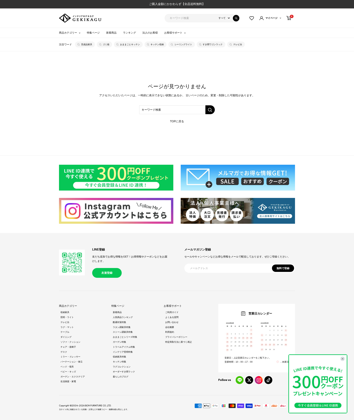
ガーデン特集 (119, 342)
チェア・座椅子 (68, 347)
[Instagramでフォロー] (259, 380)
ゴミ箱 (106, 44)
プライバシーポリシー (176, 337)
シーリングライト (183, 44)
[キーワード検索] (210, 109)
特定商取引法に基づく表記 (178, 342)
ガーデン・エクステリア (72, 376)
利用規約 (169, 332)
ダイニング (66, 337)
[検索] (236, 18)
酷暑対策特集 (119, 322)
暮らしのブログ (120, 376)
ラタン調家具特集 (122, 327)
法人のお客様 (150, 32)
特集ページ (93, 32)
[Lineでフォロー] (240, 380)
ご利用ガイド (171, 312)
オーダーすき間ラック (124, 371)
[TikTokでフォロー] (268, 380)
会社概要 (169, 327)
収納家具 (64, 312)
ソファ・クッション (70, 342)
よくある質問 (171, 317)
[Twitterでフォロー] (249, 380)
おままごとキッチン (130, 44)
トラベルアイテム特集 (124, 347)
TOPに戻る (177, 121)
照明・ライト (67, 317)
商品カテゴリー (68, 32)
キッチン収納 (157, 44)
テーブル (64, 332)
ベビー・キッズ (68, 371)
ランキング (129, 32)
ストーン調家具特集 (123, 332)
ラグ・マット (67, 327)
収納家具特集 (119, 356)
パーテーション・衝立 (71, 361)
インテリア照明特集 (123, 352)
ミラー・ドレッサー (70, 356)
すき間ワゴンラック (213, 44)
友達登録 (106, 272)
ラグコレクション (122, 366)
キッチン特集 (119, 361)
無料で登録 (283, 268)
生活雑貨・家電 (68, 381)
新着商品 (111, 32)
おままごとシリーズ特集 (125, 337)
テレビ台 (237, 44)
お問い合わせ (171, 322)
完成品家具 (86, 44)
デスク (63, 352)
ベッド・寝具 (67, 366)
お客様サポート (173, 32)
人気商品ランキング (123, 317)
